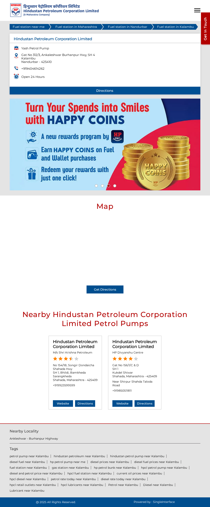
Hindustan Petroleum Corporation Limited (75, 344)
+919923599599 (64, 385)
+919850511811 (122, 390)
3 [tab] (108, 185)
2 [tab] (102, 185)
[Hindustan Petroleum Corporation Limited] (54, 16)
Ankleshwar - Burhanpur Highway (34, 438)
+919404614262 (33, 68)
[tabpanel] (105, 144)
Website (63, 403)
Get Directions (105, 289)
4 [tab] (114, 185)
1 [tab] (96, 185)
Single (164, 502)
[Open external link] (205, 44)
